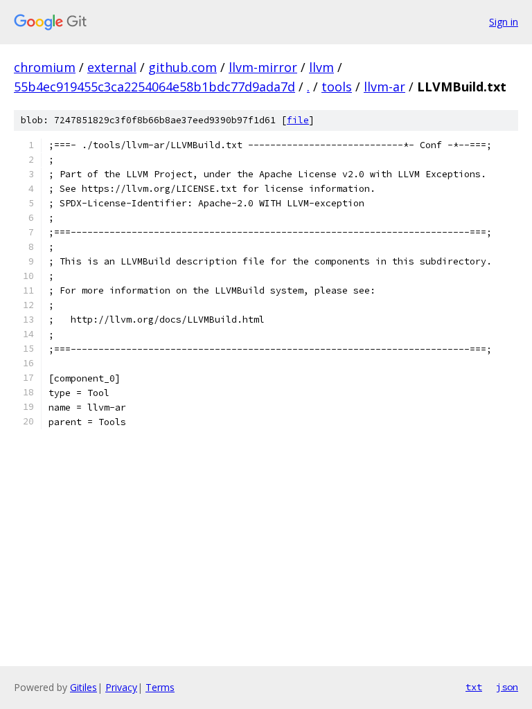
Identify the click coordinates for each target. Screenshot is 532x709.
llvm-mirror (263, 67)
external (111, 67)
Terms (160, 687)
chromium (45, 67)
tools (336, 86)
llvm (321, 67)
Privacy (121, 687)
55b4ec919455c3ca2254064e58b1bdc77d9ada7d (154, 86)
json (507, 687)
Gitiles (83, 687)
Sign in (503, 21)
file (298, 120)
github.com (182, 67)
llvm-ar (384, 86)
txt (474, 687)
